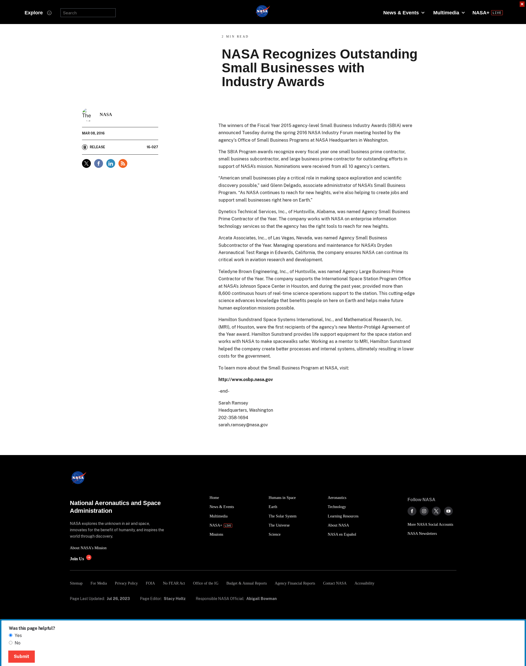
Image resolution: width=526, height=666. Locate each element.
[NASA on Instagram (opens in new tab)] (424, 511)
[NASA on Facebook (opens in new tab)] (412, 511)
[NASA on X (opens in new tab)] (436, 511)
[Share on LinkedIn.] (110, 163)
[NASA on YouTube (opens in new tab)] (448, 511)
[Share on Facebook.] (98, 163)
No (17, 643)
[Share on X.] (86, 163)
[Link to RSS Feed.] (122, 163)
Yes (18, 635)
